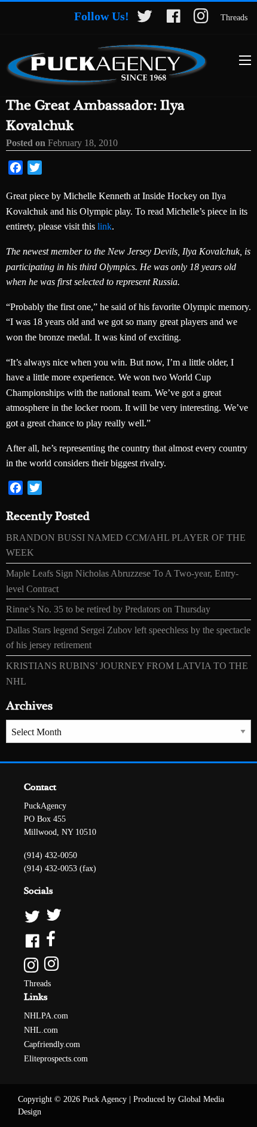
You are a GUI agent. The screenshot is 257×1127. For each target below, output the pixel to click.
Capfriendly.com (52, 1044)
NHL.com (41, 1030)
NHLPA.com (46, 1015)
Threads (234, 17)
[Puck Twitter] (128, 915)
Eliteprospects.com (56, 1058)
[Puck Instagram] (128, 964)
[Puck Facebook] (128, 940)
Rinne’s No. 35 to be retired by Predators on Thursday (108, 609)
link (104, 226)
